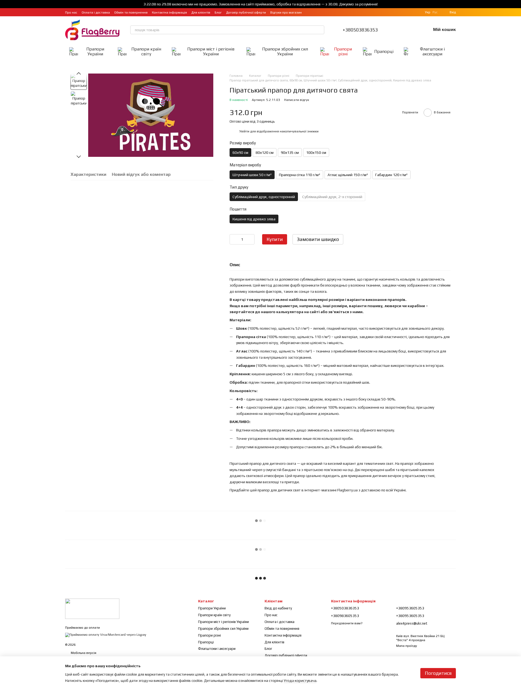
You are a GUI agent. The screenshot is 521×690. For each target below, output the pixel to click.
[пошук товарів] (320, 30)
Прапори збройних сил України (285, 51)
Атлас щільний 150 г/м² (348, 175)
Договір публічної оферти (246, 12)
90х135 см (290, 152)
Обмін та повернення (131, 12)
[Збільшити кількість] (250, 239)
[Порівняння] (398, 30)
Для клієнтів (200, 12)
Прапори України (95, 51)
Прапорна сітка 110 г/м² (299, 175)
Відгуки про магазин (286, 12)
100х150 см (316, 152)
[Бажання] (412, 30)
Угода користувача (300, 680)
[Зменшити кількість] (233, 239)
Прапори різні (343, 51)
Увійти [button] (244, 131)
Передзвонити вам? (347, 623)
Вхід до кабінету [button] (278, 608)
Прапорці (383, 51)
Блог (218, 12)
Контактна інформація (169, 12)
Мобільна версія (83, 653)
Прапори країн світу (146, 51)
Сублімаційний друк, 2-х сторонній (332, 197)
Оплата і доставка (96, 12)
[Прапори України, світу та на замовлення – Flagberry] (92, 608)
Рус (435, 12)
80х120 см (265, 152)
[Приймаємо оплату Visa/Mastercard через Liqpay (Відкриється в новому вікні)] (105, 635)
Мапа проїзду (406, 646)
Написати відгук (296, 100)
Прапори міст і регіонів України (210, 51)
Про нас (71, 12)
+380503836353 (360, 29)
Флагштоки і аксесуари (432, 51)
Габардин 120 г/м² (391, 175)
